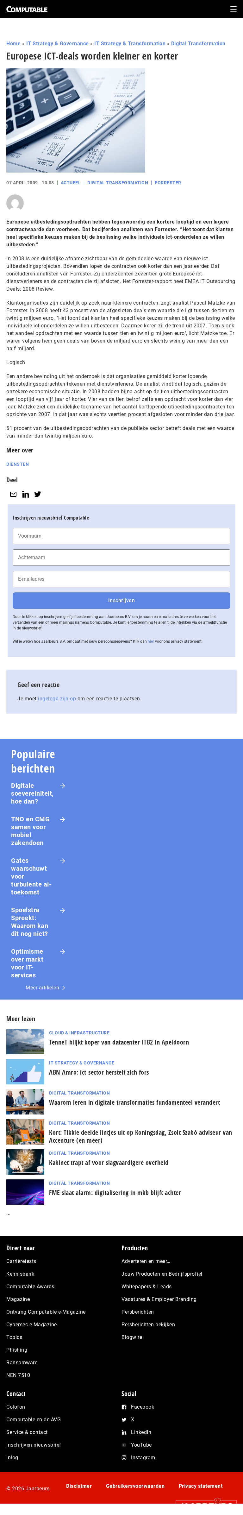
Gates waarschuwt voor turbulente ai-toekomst (31, 876)
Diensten (17, 464)
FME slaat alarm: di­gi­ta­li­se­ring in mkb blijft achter (116, 1192)
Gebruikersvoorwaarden (135, 1486)
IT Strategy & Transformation (129, 44)
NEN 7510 (18, 1375)
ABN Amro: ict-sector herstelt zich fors (99, 1072)
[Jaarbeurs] (203, 1506)
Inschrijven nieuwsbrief (33, 1445)
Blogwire (132, 1337)
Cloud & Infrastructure (79, 1032)
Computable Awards (30, 1287)
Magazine (18, 1299)
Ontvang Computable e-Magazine (46, 1312)
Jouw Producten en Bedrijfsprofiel (162, 1274)
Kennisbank (20, 1274)
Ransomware (21, 1363)
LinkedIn (141, 1432)
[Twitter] (37, 494)
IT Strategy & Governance (57, 44)
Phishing (16, 1350)
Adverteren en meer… (146, 1261)
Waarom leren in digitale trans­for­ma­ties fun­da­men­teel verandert (134, 1102)
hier (151, 641)
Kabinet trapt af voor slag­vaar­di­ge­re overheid (109, 1162)
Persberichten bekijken (148, 1325)
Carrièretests (21, 1261)
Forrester (168, 182)
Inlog (12, 1458)
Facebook (142, 1407)
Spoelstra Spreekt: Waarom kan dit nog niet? (29, 921)
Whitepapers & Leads (147, 1287)
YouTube (141, 1445)
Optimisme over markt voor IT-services (27, 963)
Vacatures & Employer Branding (159, 1299)
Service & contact (27, 1432)
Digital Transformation (198, 44)
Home (13, 44)
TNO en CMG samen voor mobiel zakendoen (30, 831)
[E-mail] (13, 494)
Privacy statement (201, 1486)
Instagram (143, 1458)
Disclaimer (79, 1486)
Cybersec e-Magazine (31, 1325)
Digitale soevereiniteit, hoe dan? (32, 793)
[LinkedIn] (25, 494)
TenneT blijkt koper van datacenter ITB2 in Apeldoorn (120, 1042)
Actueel (71, 182)
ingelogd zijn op (57, 699)
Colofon (15, 1407)
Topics (14, 1337)
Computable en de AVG (33, 1420)
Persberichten (138, 1312)
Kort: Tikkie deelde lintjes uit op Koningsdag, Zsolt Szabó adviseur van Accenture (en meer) (140, 1136)
